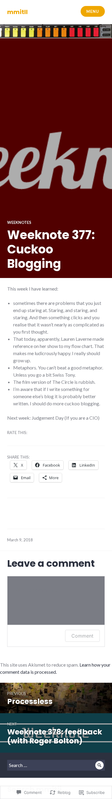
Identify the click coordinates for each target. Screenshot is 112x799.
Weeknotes (19, 222)
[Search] (99, 765)
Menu (92, 11)
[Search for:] (56, 765)
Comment (82, 636)
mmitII (17, 12)
